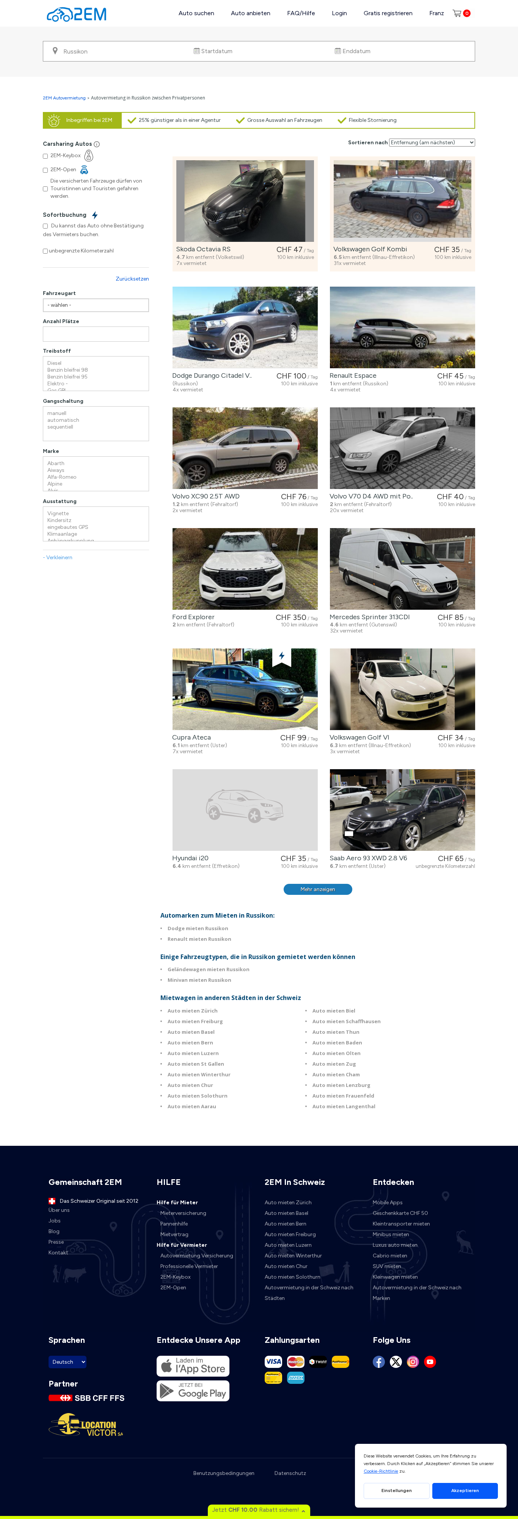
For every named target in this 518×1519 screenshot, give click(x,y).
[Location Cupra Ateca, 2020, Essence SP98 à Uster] (245, 689)
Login (339, 13)
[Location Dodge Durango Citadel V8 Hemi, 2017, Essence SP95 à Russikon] (245, 327)
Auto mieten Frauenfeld (343, 1095)
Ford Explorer (192, 617)
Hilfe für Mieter (177, 1202)
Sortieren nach (368, 142)
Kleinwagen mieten (395, 1277)
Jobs (55, 1221)
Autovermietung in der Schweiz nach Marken (417, 1292)
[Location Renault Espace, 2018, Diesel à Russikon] (402, 327)
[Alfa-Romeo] (96, 477)
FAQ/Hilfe (301, 13)
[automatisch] (96, 420)
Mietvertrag (174, 1234)
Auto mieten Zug (334, 1063)
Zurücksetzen (132, 279)
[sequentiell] (96, 427)
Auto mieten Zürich (193, 1010)
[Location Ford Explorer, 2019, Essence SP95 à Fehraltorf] (245, 569)
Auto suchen (196, 13)
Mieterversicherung (183, 1213)
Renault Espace (351, 375)
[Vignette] (96, 513)
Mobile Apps (388, 1202)
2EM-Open (173, 1287)
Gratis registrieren (388, 13)
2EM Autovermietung (65, 98)
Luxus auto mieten (395, 1245)
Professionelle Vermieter (189, 1266)
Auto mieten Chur (190, 1085)
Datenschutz (290, 1473)
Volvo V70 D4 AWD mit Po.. (369, 496)
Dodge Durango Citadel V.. (210, 375)
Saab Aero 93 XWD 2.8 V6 (366, 858)
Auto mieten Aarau (192, 1106)
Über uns (59, 1210)
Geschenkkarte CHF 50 (400, 1213)
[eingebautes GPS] (96, 527)
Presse (56, 1242)
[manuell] (96, 413)
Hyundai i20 (189, 858)
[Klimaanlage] (96, 534)
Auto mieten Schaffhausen (346, 1021)
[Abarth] (96, 463)
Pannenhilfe (174, 1224)
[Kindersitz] (96, 520)
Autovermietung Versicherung (196, 1255)
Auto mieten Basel (191, 1031)
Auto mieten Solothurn (198, 1095)
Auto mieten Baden (337, 1042)
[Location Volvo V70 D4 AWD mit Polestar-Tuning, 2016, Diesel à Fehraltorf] (402, 448)
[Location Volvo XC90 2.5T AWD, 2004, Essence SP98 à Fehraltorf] (245, 448)
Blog (54, 1231)
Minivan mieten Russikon (199, 979)
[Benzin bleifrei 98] (96, 370)
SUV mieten (387, 1266)
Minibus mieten (391, 1234)
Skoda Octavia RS (202, 249)
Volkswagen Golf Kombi (368, 249)
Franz (436, 13)
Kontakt (58, 1252)
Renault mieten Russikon (199, 938)
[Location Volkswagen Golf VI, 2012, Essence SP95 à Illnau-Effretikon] (402, 689)
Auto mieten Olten (336, 1053)
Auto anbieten (250, 13)
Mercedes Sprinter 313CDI (368, 617)
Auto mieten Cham (336, 1074)
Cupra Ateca (190, 737)
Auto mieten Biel (333, 1010)
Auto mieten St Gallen (196, 1063)
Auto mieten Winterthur (199, 1074)
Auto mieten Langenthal (343, 1106)
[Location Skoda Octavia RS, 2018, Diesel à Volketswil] (245, 201)
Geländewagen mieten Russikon (209, 969)
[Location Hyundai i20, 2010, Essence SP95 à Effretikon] (245, 810)
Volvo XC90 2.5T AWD (204, 496)
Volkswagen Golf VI (357, 737)
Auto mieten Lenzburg (341, 1085)
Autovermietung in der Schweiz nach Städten (309, 1292)
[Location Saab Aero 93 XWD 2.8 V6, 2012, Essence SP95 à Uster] (402, 810)
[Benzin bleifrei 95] (96, 377)
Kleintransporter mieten (401, 1224)
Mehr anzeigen (318, 889)
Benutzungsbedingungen (223, 1473)
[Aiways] (96, 470)
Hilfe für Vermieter (182, 1245)
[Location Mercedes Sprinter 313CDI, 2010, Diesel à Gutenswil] (402, 569)
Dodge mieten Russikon (198, 928)
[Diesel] (96, 363)
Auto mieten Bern (190, 1042)
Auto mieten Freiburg (195, 1021)
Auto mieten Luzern (193, 1053)
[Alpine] (96, 484)
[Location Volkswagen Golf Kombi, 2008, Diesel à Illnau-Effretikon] (402, 201)
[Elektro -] (96, 383)
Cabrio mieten (390, 1255)
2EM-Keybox (175, 1277)
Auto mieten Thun (335, 1031)
